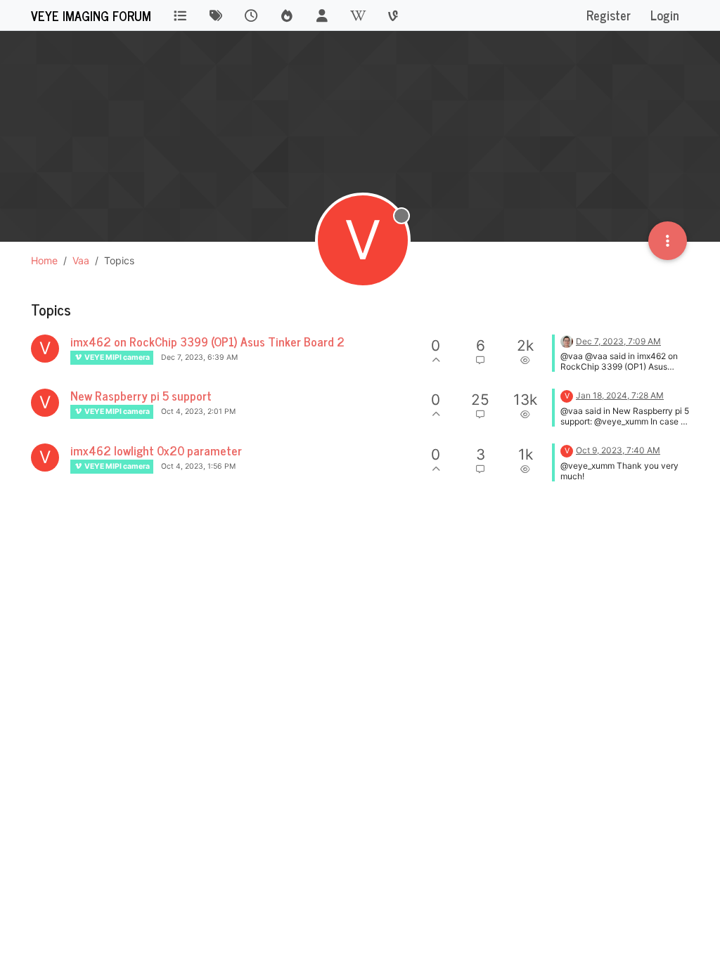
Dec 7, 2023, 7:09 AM (618, 341)
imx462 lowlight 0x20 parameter (156, 450)
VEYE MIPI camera (116, 357)
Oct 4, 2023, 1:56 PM (198, 466)
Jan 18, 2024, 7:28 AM (620, 395)
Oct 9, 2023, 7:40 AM (618, 450)
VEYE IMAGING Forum (91, 15)
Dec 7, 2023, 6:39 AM (199, 357)
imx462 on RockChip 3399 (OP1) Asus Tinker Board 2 (207, 341)
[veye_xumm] (566, 340)
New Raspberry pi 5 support (141, 395)
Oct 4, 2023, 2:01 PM (198, 411)
